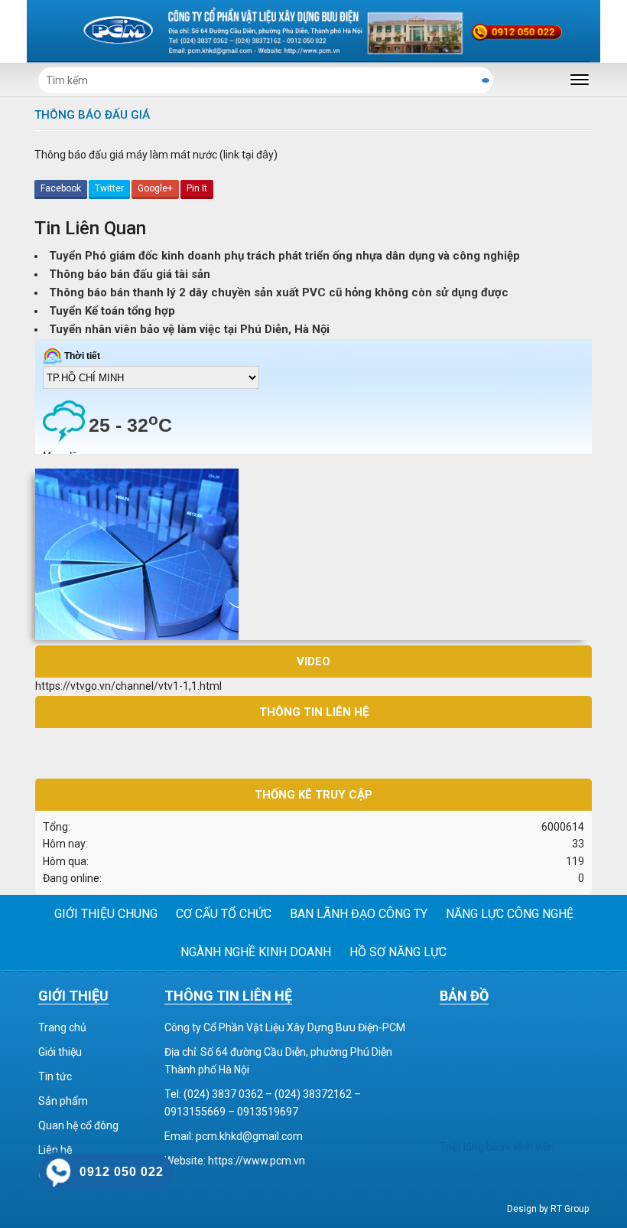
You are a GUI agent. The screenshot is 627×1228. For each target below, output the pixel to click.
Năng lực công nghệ (509, 913)
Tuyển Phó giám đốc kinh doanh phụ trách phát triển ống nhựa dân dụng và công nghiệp (284, 256)
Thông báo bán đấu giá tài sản (129, 274)
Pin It (197, 188)
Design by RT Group (548, 1209)
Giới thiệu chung (106, 913)
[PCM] (313, 30)
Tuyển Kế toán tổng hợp (112, 311)
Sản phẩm (63, 1101)
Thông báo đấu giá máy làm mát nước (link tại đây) (156, 155)
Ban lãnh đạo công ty (358, 913)
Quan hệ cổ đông (78, 1125)
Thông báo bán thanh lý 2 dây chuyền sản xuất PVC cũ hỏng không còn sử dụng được (278, 292)
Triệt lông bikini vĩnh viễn (497, 1147)
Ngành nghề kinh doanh (255, 952)
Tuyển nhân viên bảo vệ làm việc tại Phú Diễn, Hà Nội (189, 329)
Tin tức (55, 1076)
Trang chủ (62, 1027)
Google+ (155, 188)
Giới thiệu (60, 1052)
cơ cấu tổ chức (223, 913)
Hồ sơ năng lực (398, 952)
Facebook (61, 188)
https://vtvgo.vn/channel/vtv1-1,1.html (128, 686)
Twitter (109, 188)
